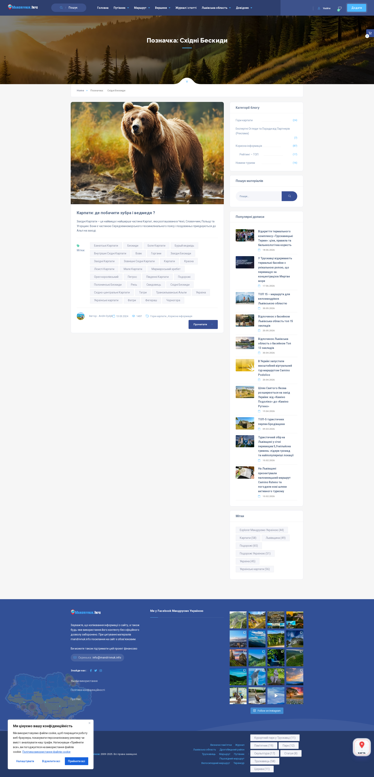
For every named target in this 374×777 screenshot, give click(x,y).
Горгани (156, 253)
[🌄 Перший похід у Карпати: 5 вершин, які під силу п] (275, 619)
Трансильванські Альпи (171, 292)
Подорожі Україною (255, 553)
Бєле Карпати (156, 245)
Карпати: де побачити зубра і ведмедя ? (116, 212)
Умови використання (84, 681)
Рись (134, 284)
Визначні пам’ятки (221, 744)
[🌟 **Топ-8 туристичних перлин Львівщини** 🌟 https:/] (238, 657)
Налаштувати (25, 761)
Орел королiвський (106, 276)
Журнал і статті (186, 7)
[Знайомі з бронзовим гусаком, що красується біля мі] (257, 695)
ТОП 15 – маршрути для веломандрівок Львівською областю (274, 299)
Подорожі (184, 276)
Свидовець (153, 284)
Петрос (132, 276)
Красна (189, 261)
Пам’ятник (263, 745)
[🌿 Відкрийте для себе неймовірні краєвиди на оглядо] (238, 676)
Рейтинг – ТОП (249, 154)
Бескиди (132, 245)
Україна (201, 292)
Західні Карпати (104, 261)
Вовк (139, 253)
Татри (143, 292)
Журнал (239, 744)
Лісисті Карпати (104, 269)
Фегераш (151, 300)
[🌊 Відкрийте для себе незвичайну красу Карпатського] (294, 657)
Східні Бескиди (180, 284)
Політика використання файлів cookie (46, 751)
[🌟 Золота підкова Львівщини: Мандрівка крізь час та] (294, 619)
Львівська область (214, 7)
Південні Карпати (157, 276)
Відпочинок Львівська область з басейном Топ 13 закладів (274, 343)
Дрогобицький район (232, 749)
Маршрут (140, 7)
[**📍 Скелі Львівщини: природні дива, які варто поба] (275, 638)
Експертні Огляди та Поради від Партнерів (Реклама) (263, 131)
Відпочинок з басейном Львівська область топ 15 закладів (275, 321)
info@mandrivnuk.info (107, 657)
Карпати (169, 261)
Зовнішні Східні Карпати (139, 261)
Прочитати (200, 324)
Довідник (242, 7)
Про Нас (76, 699)
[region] (51, 744)
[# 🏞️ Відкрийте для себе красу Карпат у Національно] (257, 657)
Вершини (161, 7)
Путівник (119, 7)
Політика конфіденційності (88, 689)
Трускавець (209, 754)
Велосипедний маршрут (215, 763)
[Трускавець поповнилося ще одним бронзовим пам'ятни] (238, 695)
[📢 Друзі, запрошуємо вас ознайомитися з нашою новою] (275, 676)
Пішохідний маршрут (232, 758)
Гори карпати (158, 316)
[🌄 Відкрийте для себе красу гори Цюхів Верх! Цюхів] (294, 676)
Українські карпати (106, 300)
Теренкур (239, 763)
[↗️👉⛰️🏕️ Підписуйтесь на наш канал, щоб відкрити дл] (275, 695)
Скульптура (264, 753)
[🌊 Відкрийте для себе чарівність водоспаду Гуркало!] (275, 657)
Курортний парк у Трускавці (274, 737)
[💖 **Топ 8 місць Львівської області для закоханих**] (238, 619)
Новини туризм (245, 162)
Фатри (132, 300)
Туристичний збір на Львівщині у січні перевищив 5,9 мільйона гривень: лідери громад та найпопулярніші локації (275, 446)
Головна (102, 7)
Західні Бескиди (181, 253)
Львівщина (276, 537)
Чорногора (173, 300)
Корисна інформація (180, 316)
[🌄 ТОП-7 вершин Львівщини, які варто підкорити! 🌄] (257, 638)
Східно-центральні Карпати (112, 292)
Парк (289, 745)
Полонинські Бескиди (108, 284)
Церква (262, 769)
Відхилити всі (51, 761)
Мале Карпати (133, 269)
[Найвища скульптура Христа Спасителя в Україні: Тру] (257, 676)
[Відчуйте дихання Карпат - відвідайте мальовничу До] (294, 695)
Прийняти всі (76, 761)
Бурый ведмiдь (184, 245)
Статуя (290, 753)
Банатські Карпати (106, 245)
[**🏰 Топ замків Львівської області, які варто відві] (294, 638)
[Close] (89, 723)
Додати (356, 7)
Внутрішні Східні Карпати (110, 253)
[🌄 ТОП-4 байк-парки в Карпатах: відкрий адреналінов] (257, 619)
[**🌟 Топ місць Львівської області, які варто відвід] (238, 638)
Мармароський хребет (166, 269)
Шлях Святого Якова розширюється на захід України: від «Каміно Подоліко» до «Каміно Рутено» (274, 397)
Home (80, 90)
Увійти (326, 8)
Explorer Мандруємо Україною (262, 530)
